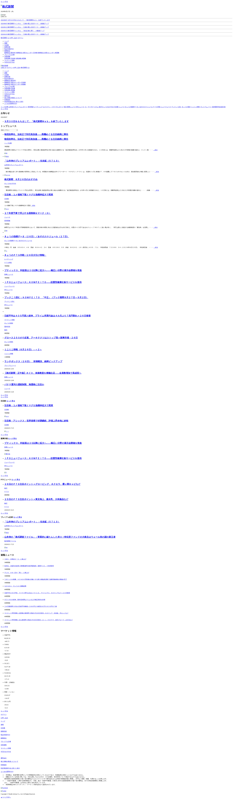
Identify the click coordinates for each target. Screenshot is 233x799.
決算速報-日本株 (9, 58)
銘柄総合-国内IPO (10, 52)
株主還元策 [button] (222, 107)
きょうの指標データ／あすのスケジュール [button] (139, 107)
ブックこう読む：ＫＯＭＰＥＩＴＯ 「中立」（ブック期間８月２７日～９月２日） (46, 297)
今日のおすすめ (9, 94)
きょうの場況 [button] (186, 107)
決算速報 (4, 745)
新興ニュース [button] (71, 107)
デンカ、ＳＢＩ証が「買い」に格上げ (16, 572)
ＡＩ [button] (86, 107)
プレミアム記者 (9, 86)
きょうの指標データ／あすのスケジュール (18, 240)
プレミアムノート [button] (206, 107)
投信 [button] (65, 107)
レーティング (8, 259)
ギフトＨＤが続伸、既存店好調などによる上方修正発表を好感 (24, 599)
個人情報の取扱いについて (13, 98)
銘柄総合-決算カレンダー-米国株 (48, 52)
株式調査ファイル (10, 541)
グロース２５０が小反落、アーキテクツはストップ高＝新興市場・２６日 (41, 337)
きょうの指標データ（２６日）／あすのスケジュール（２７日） (36, 236)
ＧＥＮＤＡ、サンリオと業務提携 (15, 586)
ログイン (20, 38)
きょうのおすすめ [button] (108, 107)
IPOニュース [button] (80, 107)
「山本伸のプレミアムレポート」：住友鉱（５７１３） (32, 161)
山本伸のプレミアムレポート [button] (17, 107)
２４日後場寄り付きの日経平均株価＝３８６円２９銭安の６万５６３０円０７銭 (30, 606)
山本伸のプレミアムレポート (13, 165)
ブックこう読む (9, 301)
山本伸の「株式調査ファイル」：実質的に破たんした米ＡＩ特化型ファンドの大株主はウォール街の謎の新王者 (59, 537)
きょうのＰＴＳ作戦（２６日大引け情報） (25, 255)
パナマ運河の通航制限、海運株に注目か (24, 384)
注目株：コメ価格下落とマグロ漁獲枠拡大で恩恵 (28, 194)
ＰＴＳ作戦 (8, 262)
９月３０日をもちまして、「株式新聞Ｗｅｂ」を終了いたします (36, 121)
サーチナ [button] (91, 107)
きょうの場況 (8, 323)
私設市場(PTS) (9, 78)
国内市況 (7, 326)
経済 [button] (100, 107)
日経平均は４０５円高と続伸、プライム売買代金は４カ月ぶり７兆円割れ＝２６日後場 (47, 315)
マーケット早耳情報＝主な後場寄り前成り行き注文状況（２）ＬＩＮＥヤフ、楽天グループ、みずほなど (38, 620)
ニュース (7, 217)
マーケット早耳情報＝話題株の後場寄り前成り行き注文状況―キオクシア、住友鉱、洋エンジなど (36, 613)
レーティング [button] (38, 107)
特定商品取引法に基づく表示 (13, 101)
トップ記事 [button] (4, 107)
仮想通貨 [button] (215, 107)
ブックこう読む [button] (176, 107)
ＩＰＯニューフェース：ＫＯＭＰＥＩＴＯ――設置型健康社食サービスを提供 (43, 282)
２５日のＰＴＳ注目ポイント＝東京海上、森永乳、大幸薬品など (36, 499)
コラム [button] (96, 107)
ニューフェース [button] (166, 107)
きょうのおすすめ (10, 183)
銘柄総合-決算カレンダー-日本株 (27, 52)
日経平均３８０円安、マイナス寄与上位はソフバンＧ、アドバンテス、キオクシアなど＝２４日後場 (37, 593)
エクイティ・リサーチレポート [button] (53, 107)
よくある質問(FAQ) (10, 103)
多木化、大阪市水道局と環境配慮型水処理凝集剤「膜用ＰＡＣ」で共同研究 (29, 566)
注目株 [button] (116, 107)
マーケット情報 (9, 92)
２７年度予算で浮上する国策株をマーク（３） (27, 213)
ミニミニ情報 (8, 353)
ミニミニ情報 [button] (195, 107)
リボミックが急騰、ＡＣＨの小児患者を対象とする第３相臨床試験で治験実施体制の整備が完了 (35, 579)
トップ (6, 71)
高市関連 (7, 220)
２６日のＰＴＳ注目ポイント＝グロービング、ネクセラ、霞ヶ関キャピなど (42, 484)
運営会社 (7, 96)
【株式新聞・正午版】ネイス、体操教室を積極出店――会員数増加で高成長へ (42, 373)
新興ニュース (8, 274)
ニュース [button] (122, 107)
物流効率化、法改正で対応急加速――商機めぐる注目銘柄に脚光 (36, 134)
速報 (5, 73)
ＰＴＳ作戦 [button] (156, 107)
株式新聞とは (5, 38)
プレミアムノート (10, 365)
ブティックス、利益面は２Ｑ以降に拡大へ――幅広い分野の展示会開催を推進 (43, 270)
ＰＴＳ (6, 491)
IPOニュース (8, 289)
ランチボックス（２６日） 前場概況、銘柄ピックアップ (33, 361)
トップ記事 (8, 143)
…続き (155, 150)
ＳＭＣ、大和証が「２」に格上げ (15, 559)
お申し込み (13, 38)
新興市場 (7, 76)
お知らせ (4, 67)
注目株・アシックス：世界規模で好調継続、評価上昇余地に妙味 (36, 420)
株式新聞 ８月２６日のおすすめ (21, 179)
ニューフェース (9, 286)
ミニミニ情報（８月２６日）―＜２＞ (23, 349)
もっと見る (4, 1)
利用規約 (7, 99)
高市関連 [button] (30, 107)
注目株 (6, 75)
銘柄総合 (4, 738)
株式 (5, 330)
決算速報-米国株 (20, 58)
